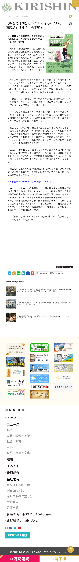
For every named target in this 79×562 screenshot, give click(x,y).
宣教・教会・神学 (18, 436)
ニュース (13, 424)
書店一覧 (12, 507)
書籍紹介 (13, 472)
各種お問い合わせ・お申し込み (29, 514)
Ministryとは (15, 490)
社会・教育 (14, 441)
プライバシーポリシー (56, 552)
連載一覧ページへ (63, 267)
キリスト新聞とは (18, 485)
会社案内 (12, 502)
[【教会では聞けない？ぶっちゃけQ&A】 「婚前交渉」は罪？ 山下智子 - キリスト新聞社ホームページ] (23, 274)
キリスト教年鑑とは (20, 496)
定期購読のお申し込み (23, 520)
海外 (10, 447)
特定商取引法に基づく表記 (25, 552)
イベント (13, 465)
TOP (70, 550)
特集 (10, 430)
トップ (11, 417)
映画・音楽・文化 (18, 452)
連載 (10, 459)
